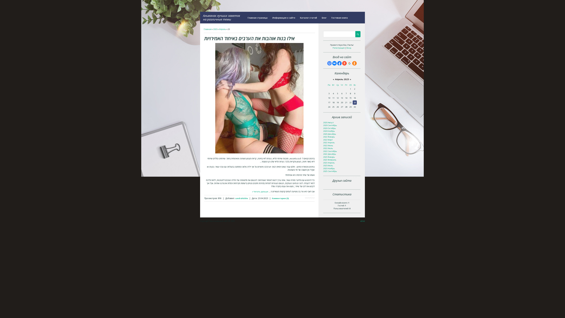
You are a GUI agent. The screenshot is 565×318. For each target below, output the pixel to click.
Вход (349, 48)
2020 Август (328, 122)
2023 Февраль (329, 159)
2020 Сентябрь (330, 125)
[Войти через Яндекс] (344, 63)
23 (355, 102)
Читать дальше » (260, 191)
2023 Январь (329, 157)
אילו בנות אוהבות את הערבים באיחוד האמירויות (249, 38)
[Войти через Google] (349, 63)
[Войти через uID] (329, 63)
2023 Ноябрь (329, 168)
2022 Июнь (328, 145)
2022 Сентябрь (330, 151)
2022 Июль (328, 148)
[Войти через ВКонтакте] (334, 63)
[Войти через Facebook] (339, 63)
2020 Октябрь (329, 128)
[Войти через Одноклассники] (354, 63)
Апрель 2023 (342, 79)
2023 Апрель (329, 162)
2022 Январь (329, 136)
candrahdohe (241, 198)
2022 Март (328, 139)
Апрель (222, 29)
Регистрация (339, 48)
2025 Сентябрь (330, 171)
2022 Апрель (329, 142)
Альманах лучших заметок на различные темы (221, 17)
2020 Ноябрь (329, 131)
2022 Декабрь (329, 154)
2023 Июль (328, 165)
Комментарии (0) (280, 198)
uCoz (362, 221)
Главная (207, 29)
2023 (215, 29)
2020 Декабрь (329, 134)
